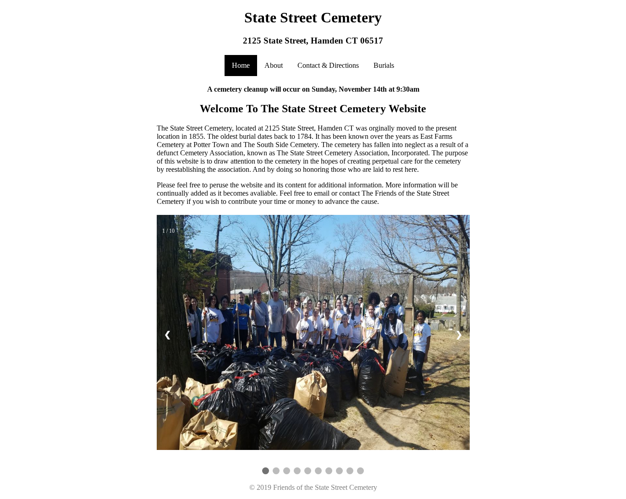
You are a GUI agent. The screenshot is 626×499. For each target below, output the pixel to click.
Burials (383, 65)
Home (241, 65)
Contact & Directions (328, 65)
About (273, 65)
